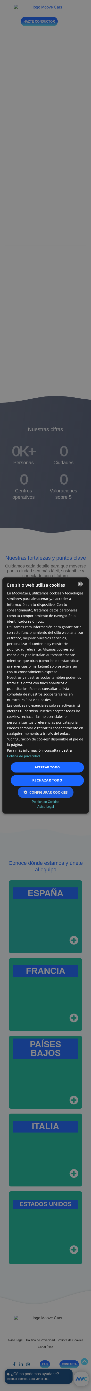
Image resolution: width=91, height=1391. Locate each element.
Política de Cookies (45, 802)
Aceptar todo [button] (47, 767)
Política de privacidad (23, 756)
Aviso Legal (45, 806)
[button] (46, 792)
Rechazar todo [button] (47, 780)
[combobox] (80, 584)
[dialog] (45, 695)
